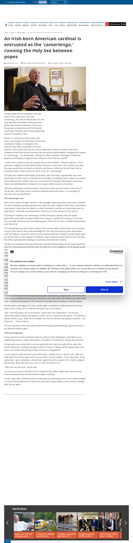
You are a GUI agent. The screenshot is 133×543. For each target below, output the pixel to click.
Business (43, 25)
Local (11, 25)
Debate (26, 25)
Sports (34, 25)
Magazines (84, 25)
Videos (62, 25)
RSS (36, 2)
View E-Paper (42, 2)
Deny (66, 289)
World (18, 25)
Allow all (104, 289)
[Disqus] (45, 459)
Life (56, 25)
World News (21, 32)
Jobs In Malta (97, 25)
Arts (51, 25)
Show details (112, 282)
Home (6, 32)
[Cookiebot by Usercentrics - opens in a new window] (111, 252)
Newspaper (72, 25)
